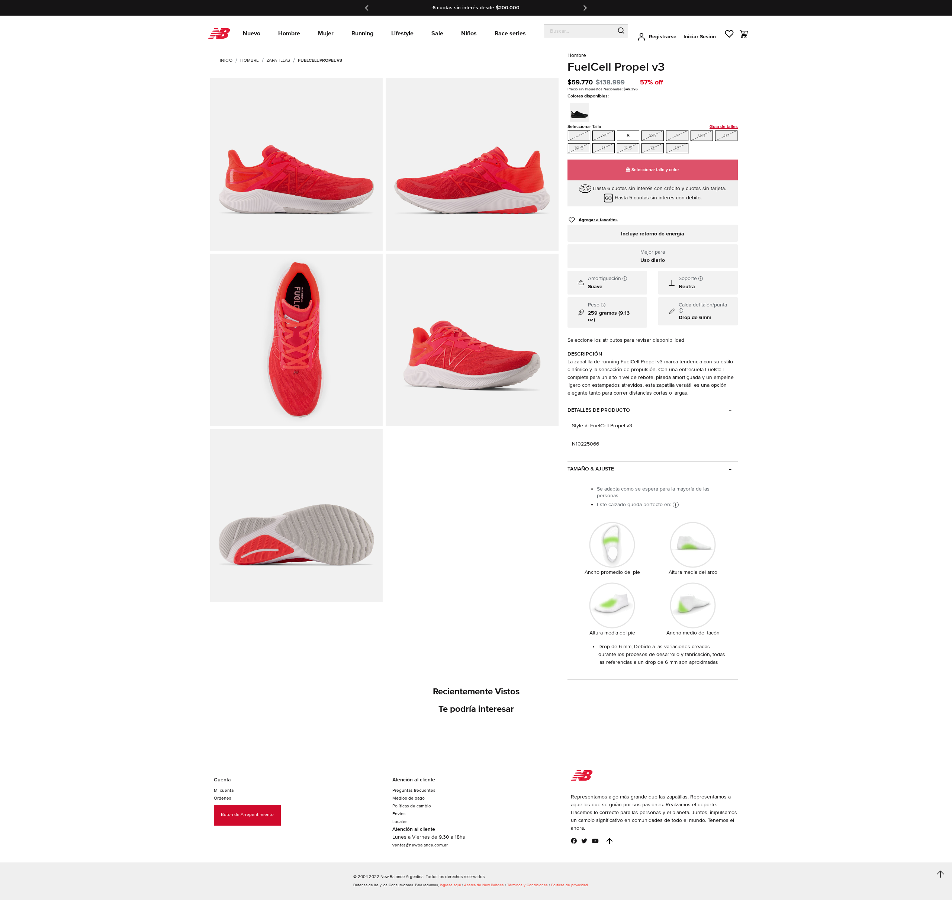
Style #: (580, 425)
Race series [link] (510, 33)
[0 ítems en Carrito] (744, 34)
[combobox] (579, 31)
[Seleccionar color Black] (581, 111)
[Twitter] (584, 841)
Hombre (249, 60)
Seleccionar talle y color (654, 170)
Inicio (226, 60)
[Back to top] (609, 841)
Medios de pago (408, 798)
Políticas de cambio (411, 806)
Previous (367, 8)
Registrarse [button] (662, 36)
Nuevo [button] (251, 33)
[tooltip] (625, 278)
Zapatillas (278, 60)
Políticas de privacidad (569, 885)
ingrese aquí (450, 885)
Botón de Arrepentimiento (247, 814)
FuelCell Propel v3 (320, 60)
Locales (400, 822)
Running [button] (362, 33)
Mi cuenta (224, 790)
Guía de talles (724, 126)
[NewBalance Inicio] (219, 33)
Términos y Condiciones (527, 885)
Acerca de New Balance (484, 885)
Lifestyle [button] (402, 33)
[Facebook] (574, 841)
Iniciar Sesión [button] (700, 36)
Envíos (399, 814)
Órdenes (222, 798)
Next (584, 8)
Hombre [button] (289, 33)
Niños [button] (469, 33)
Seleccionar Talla (652, 126)
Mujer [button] (326, 33)
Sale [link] (437, 33)
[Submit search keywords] (621, 31)
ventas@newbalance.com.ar (420, 845)
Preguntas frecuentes (413, 790)
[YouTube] (595, 841)
